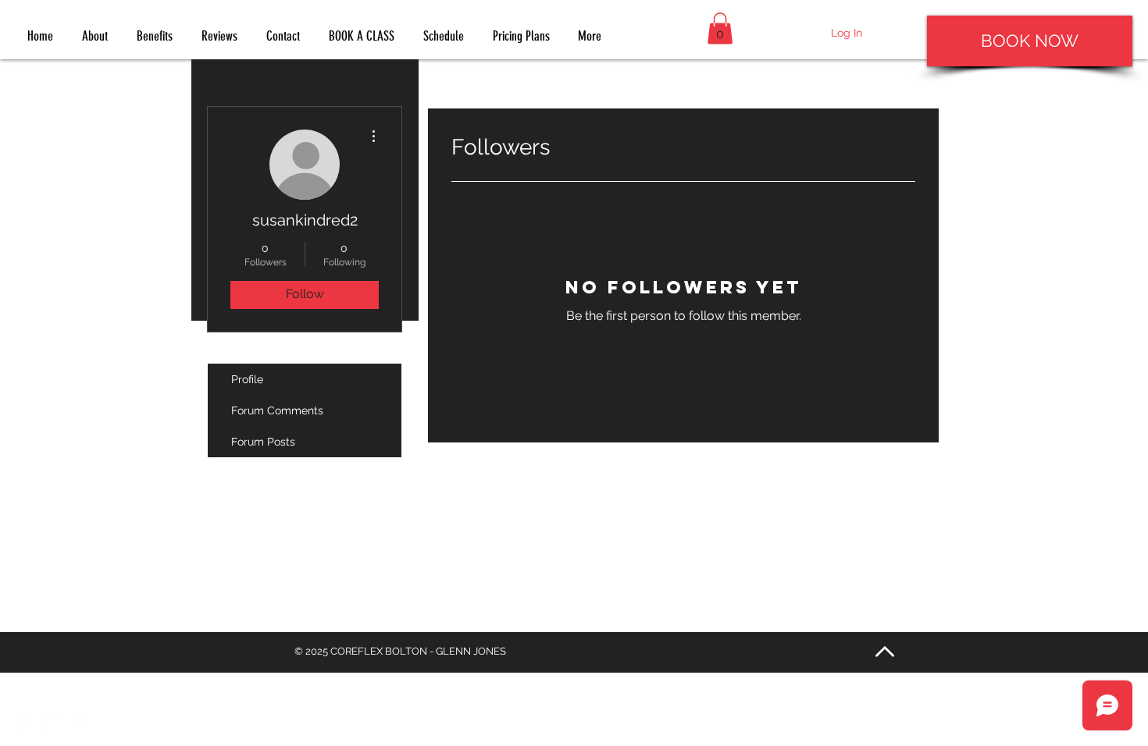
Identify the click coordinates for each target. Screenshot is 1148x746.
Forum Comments (277, 410)
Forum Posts (263, 441)
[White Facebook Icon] (25, 720)
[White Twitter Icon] (54, 720)
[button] (720, 28)
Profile (247, 379)
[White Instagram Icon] (83, 720)
